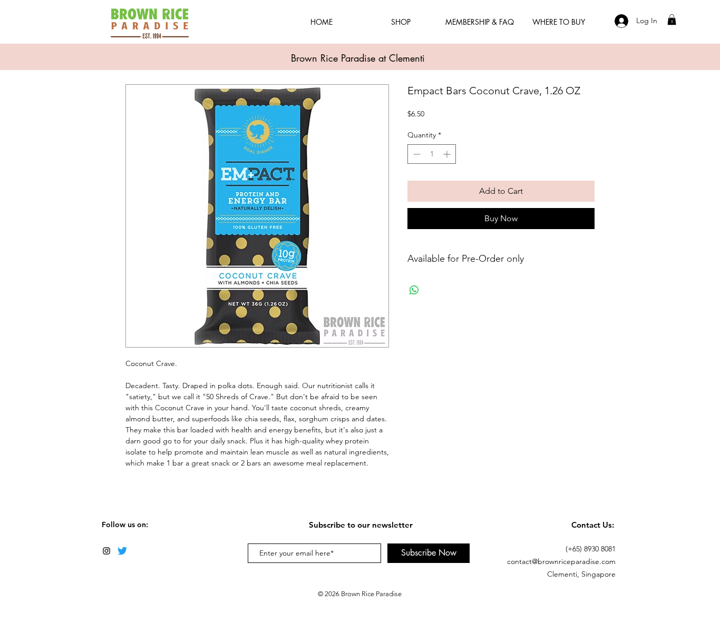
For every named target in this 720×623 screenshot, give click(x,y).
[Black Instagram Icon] (106, 551)
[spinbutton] (431, 154)
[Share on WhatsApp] (414, 290)
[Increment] (447, 154)
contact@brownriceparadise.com (561, 561)
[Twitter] (122, 551)
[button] (671, 19)
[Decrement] (415, 154)
